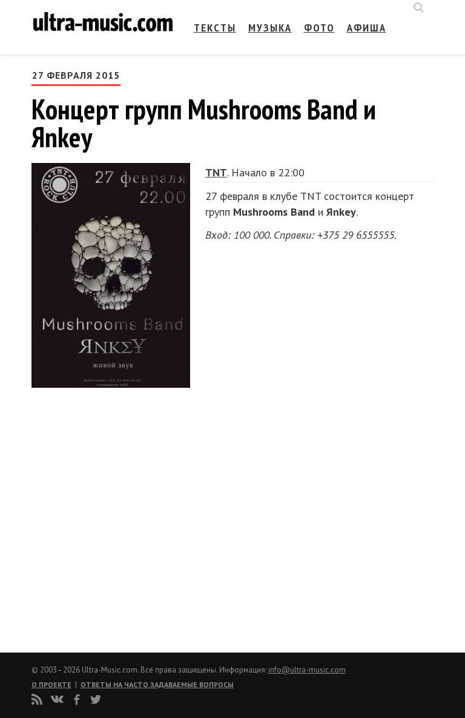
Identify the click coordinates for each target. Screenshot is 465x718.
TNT (216, 172)
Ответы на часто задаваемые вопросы (157, 684)
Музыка (270, 28)
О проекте (51, 684)
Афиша (366, 28)
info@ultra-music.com (307, 670)
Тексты (215, 28)
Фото (319, 28)
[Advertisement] (104, 515)
